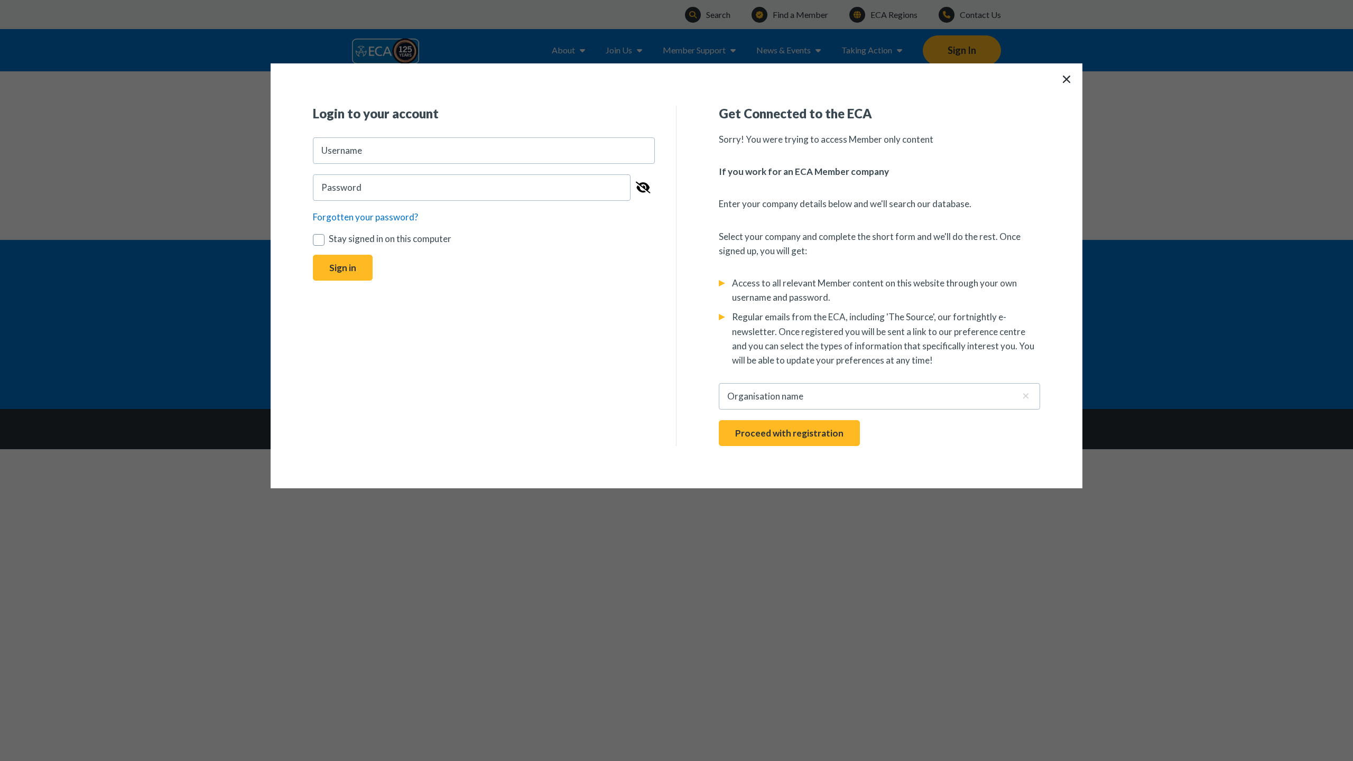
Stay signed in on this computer (390, 238)
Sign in (342, 267)
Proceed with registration (789, 433)
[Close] (1066, 79)
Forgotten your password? (365, 216)
